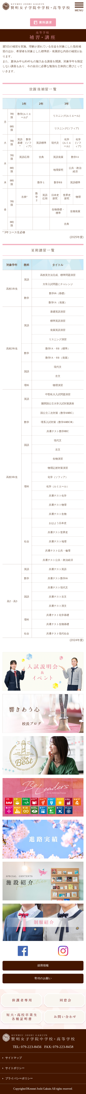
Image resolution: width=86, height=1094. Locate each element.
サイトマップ (13, 1057)
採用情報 (43, 965)
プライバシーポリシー (19, 1078)
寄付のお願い (43, 978)
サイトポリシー (15, 1068)
